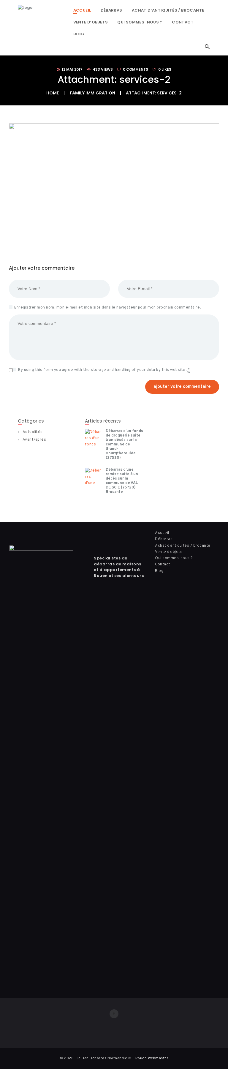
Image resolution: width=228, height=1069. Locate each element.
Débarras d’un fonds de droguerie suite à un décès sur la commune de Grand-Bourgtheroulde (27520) (124, 444)
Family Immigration (92, 93)
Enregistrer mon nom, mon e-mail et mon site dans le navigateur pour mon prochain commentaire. (107, 307)
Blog (159, 571)
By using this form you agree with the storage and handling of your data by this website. (104, 370)
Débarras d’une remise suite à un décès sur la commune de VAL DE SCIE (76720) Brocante (122, 481)
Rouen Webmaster (152, 1058)
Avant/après (34, 439)
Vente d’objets (168, 552)
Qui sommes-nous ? (174, 558)
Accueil (162, 533)
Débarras (163, 539)
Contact (162, 564)
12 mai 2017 (72, 69)
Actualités (33, 432)
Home (52, 93)
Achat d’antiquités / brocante (182, 545)
